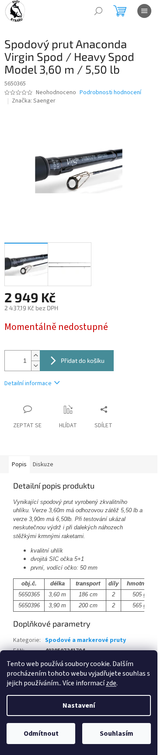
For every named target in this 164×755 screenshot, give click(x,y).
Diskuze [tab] (43, 464)
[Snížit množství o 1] (35, 366)
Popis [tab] (19, 464)
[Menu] (144, 11)
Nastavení (79, 705)
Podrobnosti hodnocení (110, 93)
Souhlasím (116, 733)
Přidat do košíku (83, 360)
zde (111, 683)
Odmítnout (41, 733)
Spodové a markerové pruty (85, 640)
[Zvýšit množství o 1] (35, 356)
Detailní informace (28, 383)
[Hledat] (98, 11)
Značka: (34, 100)
